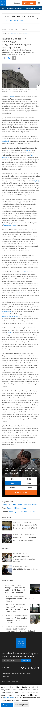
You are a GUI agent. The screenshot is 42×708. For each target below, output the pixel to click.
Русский (26, 33)
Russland (12, 97)
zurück (10, 332)
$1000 (12, 487)
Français (16, 33)
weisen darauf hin (21, 293)
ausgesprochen (7, 311)
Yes (6, 20)
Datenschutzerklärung (18, 673)
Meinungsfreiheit (16, 511)
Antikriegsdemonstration (10, 316)
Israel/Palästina (30, 8)
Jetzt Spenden (29, 3)
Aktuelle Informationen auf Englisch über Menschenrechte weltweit (20, 655)
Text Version (6, 677)
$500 (29, 483)
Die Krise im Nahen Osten (14, 8)
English (12, 33)
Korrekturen (6, 673)
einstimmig (5, 141)
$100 (29, 478)
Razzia (26, 272)
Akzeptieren (7, 705)
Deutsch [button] (17, 3)
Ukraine (28, 150)
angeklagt (36, 181)
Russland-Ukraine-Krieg (16, 508)
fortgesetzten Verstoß (9, 225)
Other (29, 487)
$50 (12, 478)
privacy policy (9, 697)
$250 (13, 483)
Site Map (29, 673)
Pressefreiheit (29, 511)
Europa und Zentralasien (13, 504)
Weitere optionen (21, 704)
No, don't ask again (16, 20)
